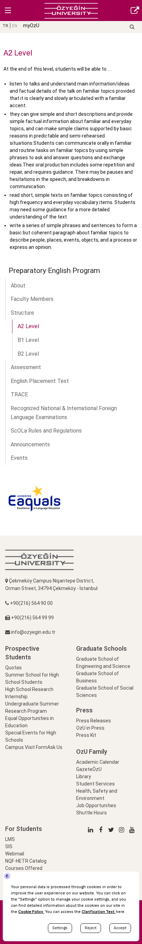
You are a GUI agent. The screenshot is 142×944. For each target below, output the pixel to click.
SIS (8, 846)
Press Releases (93, 720)
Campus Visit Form (26, 747)
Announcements (30, 444)
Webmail (14, 853)
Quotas (13, 667)
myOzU (31, 25)
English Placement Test (40, 381)
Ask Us (54, 747)
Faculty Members (32, 299)
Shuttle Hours (91, 812)
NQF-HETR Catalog (26, 861)
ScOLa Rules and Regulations (46, 430)
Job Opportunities (96, 805)
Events (19, 458)
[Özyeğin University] (71, 10)
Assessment (26, 367)
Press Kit (86, 735)
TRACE (19, 394)
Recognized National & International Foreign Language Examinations (64, 412)
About (18, 285)
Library (83, 776)
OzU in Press (90, 728)
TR (5, 25)
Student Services (95, 783)
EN (14, 25)
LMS (10, 839)
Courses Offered (23, 868)
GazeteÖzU (89, 769)
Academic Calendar (97, 762)
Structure (22, 312)
